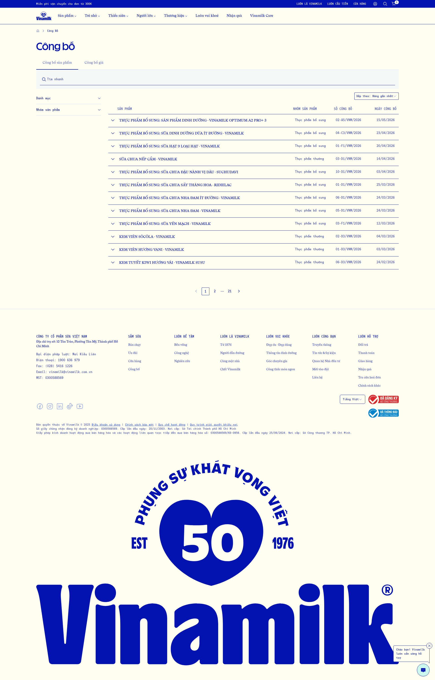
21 (230, 291)
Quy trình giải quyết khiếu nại (214, 424)
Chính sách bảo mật (139, 424)
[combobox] (384, 96)
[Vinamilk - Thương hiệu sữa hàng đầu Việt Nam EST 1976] (43, 16)
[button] (222, 291)
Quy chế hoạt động (171, 424)
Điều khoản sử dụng (106, 424)
